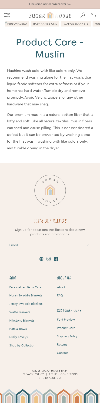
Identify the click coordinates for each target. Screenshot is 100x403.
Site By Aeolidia (50, 378)
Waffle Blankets (75, 23)
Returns (62, 344)
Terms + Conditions (63, 374)
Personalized (17, 23)
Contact (62, 352)
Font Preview (66, 319)
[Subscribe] (85, 245)
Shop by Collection (22, 345)
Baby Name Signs (45, 23)
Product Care (66, 327)
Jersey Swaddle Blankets (26, 303)
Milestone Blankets (21, 320)
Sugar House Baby (54, 370)
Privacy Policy (33, 374)
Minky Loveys (18, 337)
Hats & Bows (18, 328)
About (61, 287)
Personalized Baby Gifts (25, 287)
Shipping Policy (67, 336)
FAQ (60, 295)
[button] (7, 15)
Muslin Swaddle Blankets (25, 295)
